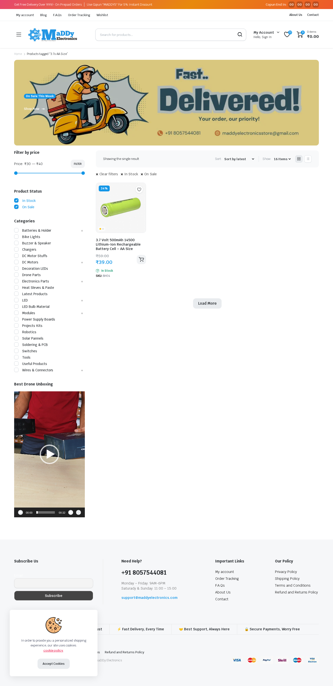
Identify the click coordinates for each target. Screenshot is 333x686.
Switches (29, 351)
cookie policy (53, 650)
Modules (28, 313)
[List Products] (308, 159)
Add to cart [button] (141, 259)
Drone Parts (31, 275)
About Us (295, 15)
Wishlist (102, 15)
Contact (313, 15)
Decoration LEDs (35, 268)
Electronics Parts (35, 281)
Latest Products (35, 294)
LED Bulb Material (35, 306)
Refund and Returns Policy (296, 592)
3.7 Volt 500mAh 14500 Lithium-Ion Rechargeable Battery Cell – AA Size (118, 244)
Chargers (29, 249)
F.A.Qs (57, 15)
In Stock (131, 174)
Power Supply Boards (38, 319)
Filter (78, 164)
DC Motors (30, 262)
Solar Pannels (32, 338)
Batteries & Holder (36, 230)
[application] (49, 454)
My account (25, 15)
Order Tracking (79, 15)
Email (18, 575)
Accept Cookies (54, 664)
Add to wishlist (139, 189)
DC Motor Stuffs (34, 256)
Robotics (29, 332)
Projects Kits (32, 325)
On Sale (150, 174)
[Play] (20, 512)
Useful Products (34, 364)
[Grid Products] (299, 159)
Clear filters (108, 174)
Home (18, 54)
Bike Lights (31, 237)
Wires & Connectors (37, 370)
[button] (49, 454)
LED (25, 300)
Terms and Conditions (293, 585)
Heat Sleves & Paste (38, 287)
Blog (43, 15)
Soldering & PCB (35, 345)
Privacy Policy (286, 572)
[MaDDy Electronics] (58, 34)
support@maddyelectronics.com (149, 597)
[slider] (45, 512)
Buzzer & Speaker (36, 243)
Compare (142, 199)
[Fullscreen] (78, 512)
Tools (26, 357)
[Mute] (70, 512)
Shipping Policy (287, 578)
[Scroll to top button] (322, 675)
